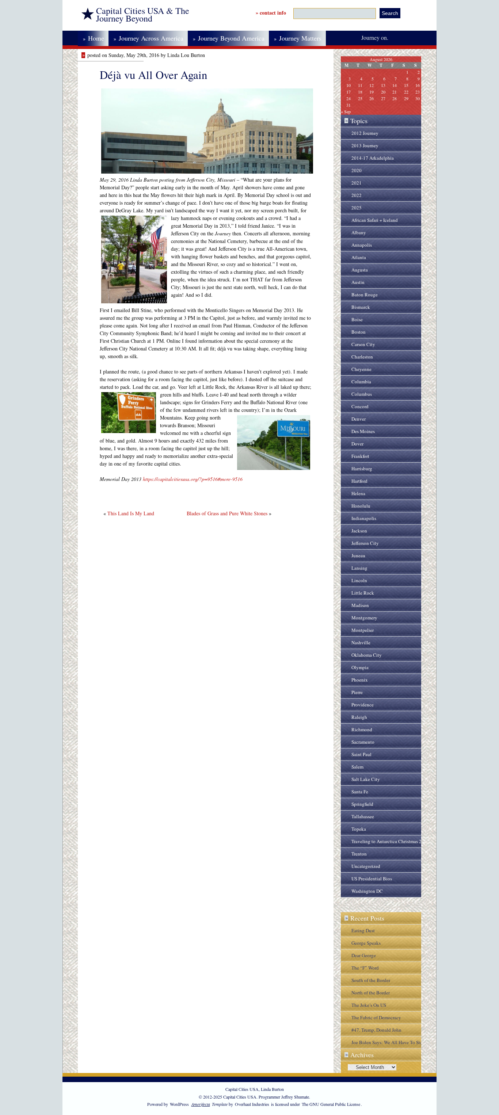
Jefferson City (365, 543)
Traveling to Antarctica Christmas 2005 (390, 841)
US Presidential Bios (371, 878)
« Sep (346, 111)
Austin (358, 282)
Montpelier (362, 630)
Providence (362, 704)
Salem (357, 766)
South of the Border (370, 980)
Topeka (358, 829)
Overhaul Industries (252, 1104)
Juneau (358, 555)
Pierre (357, 692)
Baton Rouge (364, 294)
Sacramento (362, 742)
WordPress (179, 1104)
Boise (357, 319)
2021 (356, 182)
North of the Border (370, 992)
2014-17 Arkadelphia (372, 158)
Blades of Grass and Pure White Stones (227, 513)
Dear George (363, 955)
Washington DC (367, 891)
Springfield (362, 804)
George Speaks (366, 943)
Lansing (359, 568)
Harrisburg (361, 468)
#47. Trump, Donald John (376, 1030)
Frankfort (360, 456)
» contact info (271, 12)
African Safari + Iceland (374, 220)
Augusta (359, 269)
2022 (356, 195)
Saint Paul (361, 754)
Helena (358, 493)
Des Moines (363, 431)
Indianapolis (363, 518)
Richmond (361, 729)
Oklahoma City (366, 655)
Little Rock (362, 592)
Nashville (360, 642)
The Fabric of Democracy (376, 1017)
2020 (356, 170)
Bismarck (360, 307)
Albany (358, 232)
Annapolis (361, 245)
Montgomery (364, 617)
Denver (358, 419)
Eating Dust (363, 930)
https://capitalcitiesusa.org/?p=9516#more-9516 (193, 478)
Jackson (359, 530)
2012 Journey (364, 133)
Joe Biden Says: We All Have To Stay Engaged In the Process (388, 1043)
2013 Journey (364, 145)
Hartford (359, 481)
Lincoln (359, 580)
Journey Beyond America (228, 38)
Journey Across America (148, 38)
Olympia (360, 667)
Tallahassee (362, 816)
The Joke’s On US (368, 1005)
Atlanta (358, 257)
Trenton (359, 853)
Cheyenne (361, 369)
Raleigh (359, 717)
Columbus (361, 394)
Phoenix (359, 679)
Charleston (362, 356)
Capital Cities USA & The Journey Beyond (142, 14)
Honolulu (360, 505)
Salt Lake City (365, 779)
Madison (360, 605)
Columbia (361, 381)
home (93, 38)
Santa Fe (359, 791)
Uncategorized (365, 866)
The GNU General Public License (331, 1104)
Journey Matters (297, 38)
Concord (360, 406)
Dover (357, 443)
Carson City (363, 344)
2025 (356, 207)
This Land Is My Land (130, 513)
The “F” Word (365, 967)
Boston (358, 332)
